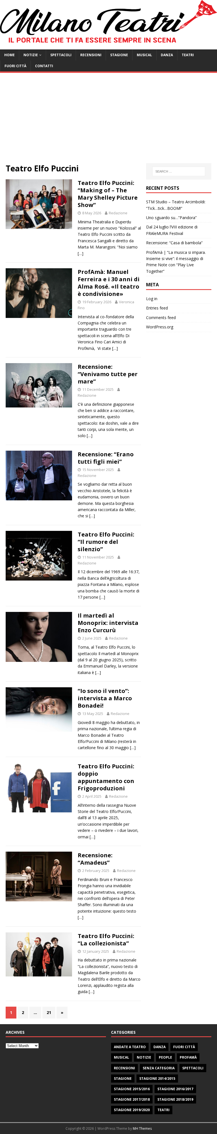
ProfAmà (188, 1057)
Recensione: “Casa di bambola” (174, 242)
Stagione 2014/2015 (157, 1078)
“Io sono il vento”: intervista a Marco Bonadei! (105, 698)
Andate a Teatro (130, 1046)
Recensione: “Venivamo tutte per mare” (108, 374)
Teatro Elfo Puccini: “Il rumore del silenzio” (106, 542)
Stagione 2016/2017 (175, 1089)
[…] (80, 253)
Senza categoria (159, 1068)
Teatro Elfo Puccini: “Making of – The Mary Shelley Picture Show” (108, 194)
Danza (167, 55)
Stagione (119, 55)
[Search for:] (178, 171)
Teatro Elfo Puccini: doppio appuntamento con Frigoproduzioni (106, 777)
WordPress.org (159, 327)
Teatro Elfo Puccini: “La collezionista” (106, 939)
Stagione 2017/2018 (132, 1099)
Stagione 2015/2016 (132, 1089)
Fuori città (15, 66)
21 (49, 1012)
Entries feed (157, 308)
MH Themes (142, 1128)
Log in (151, 298)
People (165, 1057)
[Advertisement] (108, 120)
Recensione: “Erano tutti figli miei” (106, 457)
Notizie (30, 55)
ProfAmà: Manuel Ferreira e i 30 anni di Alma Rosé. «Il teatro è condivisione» (109, 283)
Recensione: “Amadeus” (95, 858)
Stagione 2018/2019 (175, 1099)
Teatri (188, 55)
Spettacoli (60, 55)
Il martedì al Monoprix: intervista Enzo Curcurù (108, 623)
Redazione (118, 212)
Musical (144, 55)
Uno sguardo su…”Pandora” (171, 217)
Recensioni (90, 55)
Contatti (44, 66)
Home (9, 55)
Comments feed (161, 317)
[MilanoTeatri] (108, 46)
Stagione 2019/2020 (132, 1109)
